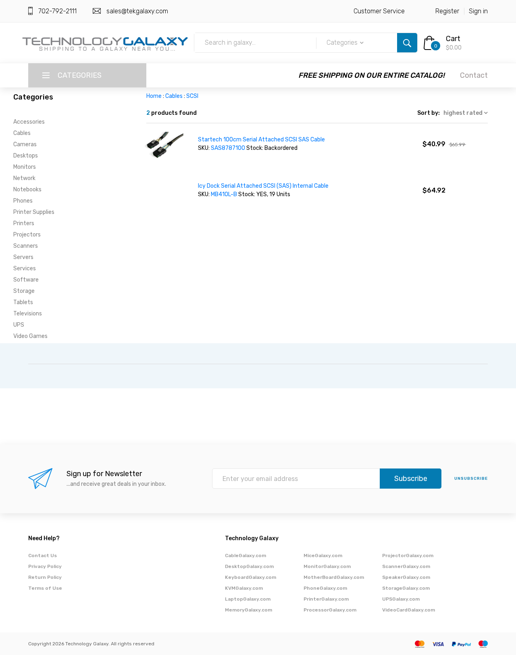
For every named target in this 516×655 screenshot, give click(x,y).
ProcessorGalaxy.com (330, 610)
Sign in (478, 11)
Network (24, 178)
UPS (18, 324)
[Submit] (407, 42)
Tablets (23, 302)
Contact (474, 75)
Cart (453, 38)
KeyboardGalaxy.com (250, 577)
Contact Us (42, 555)
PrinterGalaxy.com (326, 599)
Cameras (25, 144)
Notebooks (27, 189)
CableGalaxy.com (245, 555)
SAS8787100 (228, 148)
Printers (23, 223)
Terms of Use (45, 588)
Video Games (30, 336)
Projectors (27, 234)
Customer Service (379, 11)
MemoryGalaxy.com (248, 610)
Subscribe (410, 478)
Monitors (24, 167)
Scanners (25, 246)
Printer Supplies (33, 212)
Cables (22, 133)
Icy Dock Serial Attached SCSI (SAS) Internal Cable (263, 185)
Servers (23, 257)
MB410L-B (224, 194)
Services (24, 268)
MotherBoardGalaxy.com (334, 577)
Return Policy (45, 577)
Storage (24, 291)
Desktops (25, 155)
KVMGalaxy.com (244, 588)
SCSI (192, 96)
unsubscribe (471, 478)
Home (154, 96)
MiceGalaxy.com (323, 555)
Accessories (29, 121)
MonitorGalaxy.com (327, 566)
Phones (23, 200)
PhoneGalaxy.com (325, 588)
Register (447, 11)
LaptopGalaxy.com (247, 599)
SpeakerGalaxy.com (406, 577)
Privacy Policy (45, 566)
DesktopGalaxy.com (249, 566)
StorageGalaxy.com (406, 588)
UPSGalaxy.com (401, 599)
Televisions (27, 313)
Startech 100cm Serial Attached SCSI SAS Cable (261, 139)
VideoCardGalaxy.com (408, 610)
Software (26, 279)
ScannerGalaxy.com (406, 566)
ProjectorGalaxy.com (407, 555)
